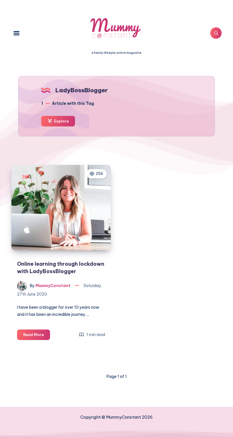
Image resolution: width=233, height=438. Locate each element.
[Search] (216, 33)
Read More (36, 336)
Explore (61, 121)
